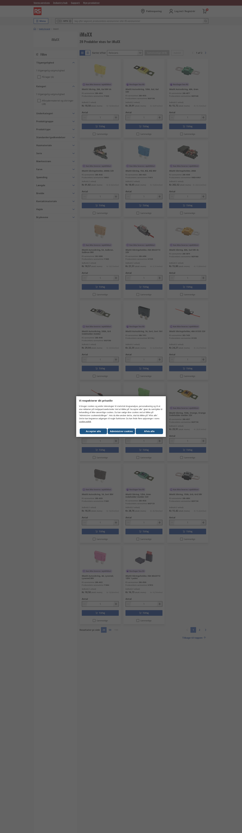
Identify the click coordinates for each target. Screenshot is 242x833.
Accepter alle (93, 431)
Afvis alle (149, 431)
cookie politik (85, 421)
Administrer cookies (121, 431)
